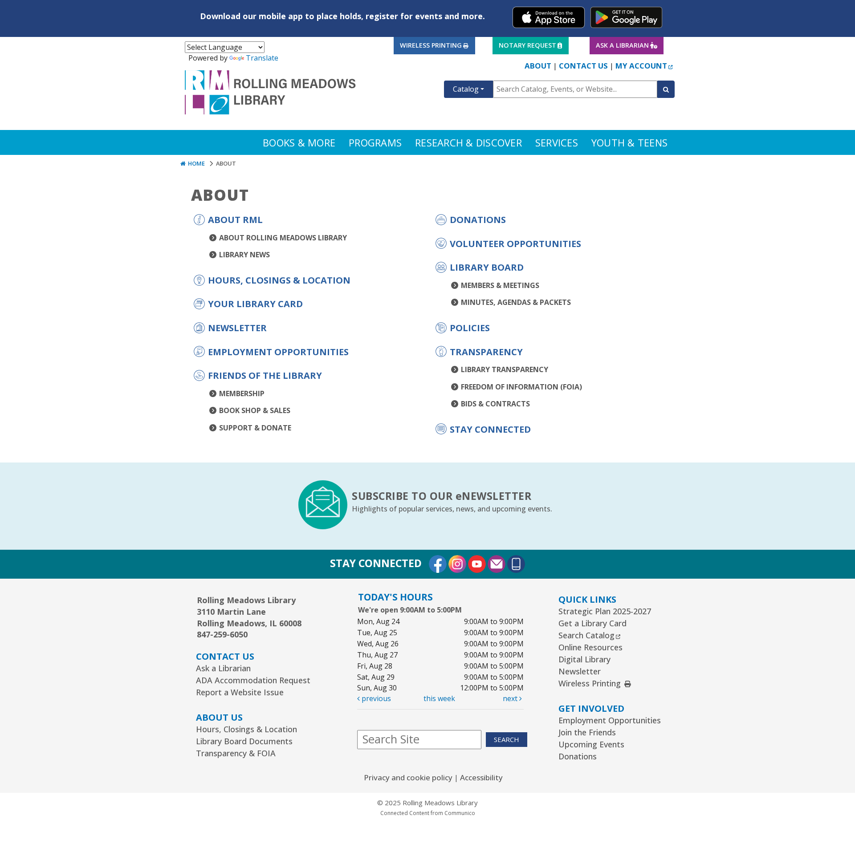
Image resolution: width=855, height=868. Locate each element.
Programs (375, 142)
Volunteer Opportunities (515, 244)
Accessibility (481, 777)
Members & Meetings (500, 285)
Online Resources (590, 647)
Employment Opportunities (278, 352)
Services (556, 142)
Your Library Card (255, 304)
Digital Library (584, 659)
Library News (244, 255)
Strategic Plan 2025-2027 (604, 611)
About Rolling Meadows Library (283, 238)
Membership (242, 393)
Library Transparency (504, 369)
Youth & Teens (629, 142)
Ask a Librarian (622, 45)
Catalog (466, 89)
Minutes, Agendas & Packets (516, 302)
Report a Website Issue (240, 692)
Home (195, 163)
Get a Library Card (592, 623)
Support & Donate (255, 428)
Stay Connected (490, 429)
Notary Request (527, 45)
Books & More (299, 142)
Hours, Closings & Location (279, 280)
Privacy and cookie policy (408, 777)
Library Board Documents (244, 741)
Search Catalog (589, 635)
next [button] (511, 698)
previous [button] (375, 698)
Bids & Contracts (495, 404)
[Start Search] (666, 89)
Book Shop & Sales (254, 410)
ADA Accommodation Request (253, 680)
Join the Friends (587, 732)
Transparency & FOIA (236, 753)
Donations (478, 220)
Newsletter (237, 328)
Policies (470, 328)
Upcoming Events (591, 744)
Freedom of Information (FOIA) (521, 387)
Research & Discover (468, 142)
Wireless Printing (430, 45)
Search (506, 739)
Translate (262, 58)
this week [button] (439, 698)
